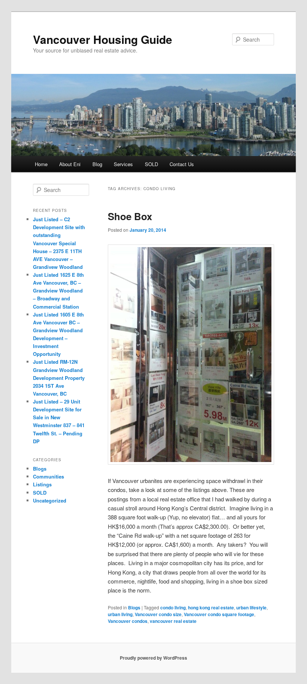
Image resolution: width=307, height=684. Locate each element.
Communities (48, 476)
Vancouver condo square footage (219, 614)
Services (123, 164)
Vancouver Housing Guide (102, 39)
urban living (120, 614)
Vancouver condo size (158, 614)
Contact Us (182, 164)
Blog (97, 164)
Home (41, 164)
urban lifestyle (251, 607)
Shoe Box (130, 216)
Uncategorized (49, 500)
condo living (173, 607)
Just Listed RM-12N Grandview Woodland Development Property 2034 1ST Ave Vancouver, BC (59, 377)
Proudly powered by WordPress (153, 657)
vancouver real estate (173, 621)
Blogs (134, 607)
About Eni (69, 164)
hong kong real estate (211, 607)
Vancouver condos (128, 621)
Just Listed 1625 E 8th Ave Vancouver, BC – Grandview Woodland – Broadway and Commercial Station (58, 290)
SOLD (151, 164)
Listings (42, 484)
